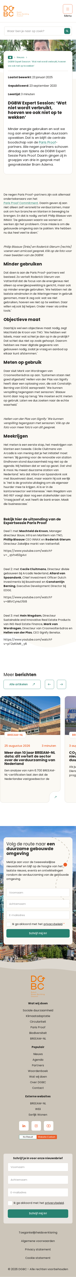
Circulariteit (38, 1022)
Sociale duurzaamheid (38, 1010)
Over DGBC (38, 1082)
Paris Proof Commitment (21, 203)
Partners (38, 1065)
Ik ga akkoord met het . (38, 924)
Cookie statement (38, 1258)
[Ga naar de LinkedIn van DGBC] (24, 1126)
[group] (55, 684)
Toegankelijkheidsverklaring (38, 1232)
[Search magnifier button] (67, 31)
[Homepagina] (10, 57)
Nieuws (20, 57)
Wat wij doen (38, 1077)
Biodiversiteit (38, 1033)
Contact (38, 1088)
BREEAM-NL (38, 1039)
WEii (38, 1109)
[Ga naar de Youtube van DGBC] (48, 1126)
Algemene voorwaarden (38, 1241)
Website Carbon (46, 1136)
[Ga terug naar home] (16, 11)
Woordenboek (38, 1071)
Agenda (38, 1060)
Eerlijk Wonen (38, 1115)
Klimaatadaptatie (38, 1016)
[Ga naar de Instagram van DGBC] (36, 1126)
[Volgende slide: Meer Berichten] (61, 684)
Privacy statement (38, 1249)
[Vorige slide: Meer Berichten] (49, 684)
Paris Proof (47, 142)
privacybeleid (52, 924)
